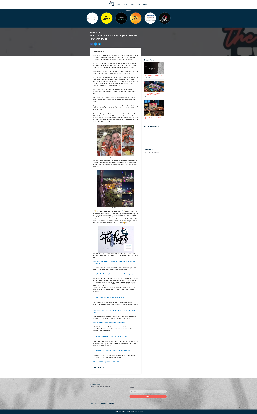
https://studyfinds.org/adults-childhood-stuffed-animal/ (109, 322)
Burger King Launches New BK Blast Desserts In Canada (110, 297)
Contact (145, 4)
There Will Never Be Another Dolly (153, 75)
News (138, 4)
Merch (125, 4)
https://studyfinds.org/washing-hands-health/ (106, 362)
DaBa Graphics (134, 411)
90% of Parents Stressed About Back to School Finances (152, 94)
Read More (147, 77)
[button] (91, 44)
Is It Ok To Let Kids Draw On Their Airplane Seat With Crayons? (111, 336)
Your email (132, 387)
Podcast (132, 4)
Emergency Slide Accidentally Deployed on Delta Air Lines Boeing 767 (113, 350)
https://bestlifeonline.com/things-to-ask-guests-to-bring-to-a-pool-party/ (114, 274)
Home (118, 4)
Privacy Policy (140, 411)
